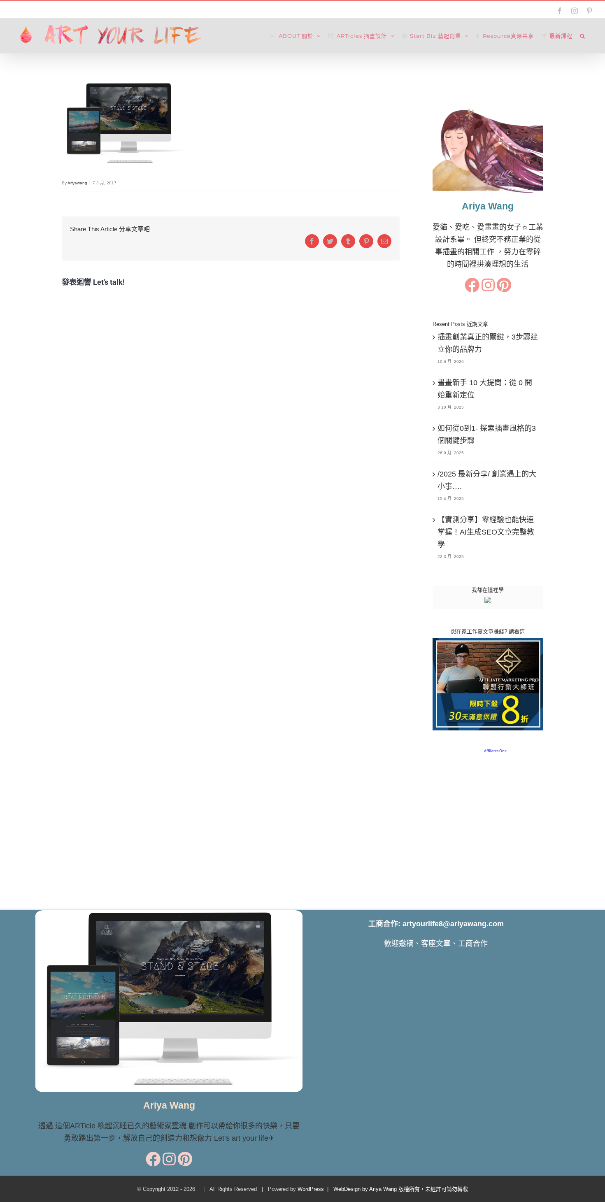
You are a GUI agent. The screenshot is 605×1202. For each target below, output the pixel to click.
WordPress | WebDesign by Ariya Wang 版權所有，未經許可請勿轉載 (383, 1189)
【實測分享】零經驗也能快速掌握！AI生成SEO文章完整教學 (485, 532)
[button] (582, 36)
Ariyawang (77, 183)
